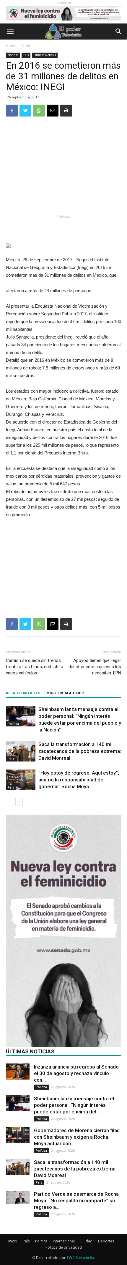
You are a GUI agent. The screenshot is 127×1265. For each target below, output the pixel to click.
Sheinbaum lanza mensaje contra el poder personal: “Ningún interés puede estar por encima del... (74, 1105)
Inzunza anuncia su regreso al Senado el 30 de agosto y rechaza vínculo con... (76, 1073)
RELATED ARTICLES (23, 693)
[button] (118, 31)
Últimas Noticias (45, 55)
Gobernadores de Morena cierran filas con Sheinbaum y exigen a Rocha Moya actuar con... (77, 1136)
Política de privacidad (63, 1247)
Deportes (106, 1241)
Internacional (64, 1241)
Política (13, 724)
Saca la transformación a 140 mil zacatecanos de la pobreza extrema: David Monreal (79, 751)
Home (11, 45)
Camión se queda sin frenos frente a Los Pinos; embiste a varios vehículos (34, 667)
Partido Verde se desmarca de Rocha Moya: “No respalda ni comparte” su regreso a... (76, 1200)
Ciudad (86, 1241)
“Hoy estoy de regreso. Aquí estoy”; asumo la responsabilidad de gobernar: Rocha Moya (78, 779)
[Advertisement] (63, 169)
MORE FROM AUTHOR (65, 693)
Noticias (28, 45)
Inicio (12, 1241)
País (26, 55)
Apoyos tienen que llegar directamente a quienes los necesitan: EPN (95, 667)
